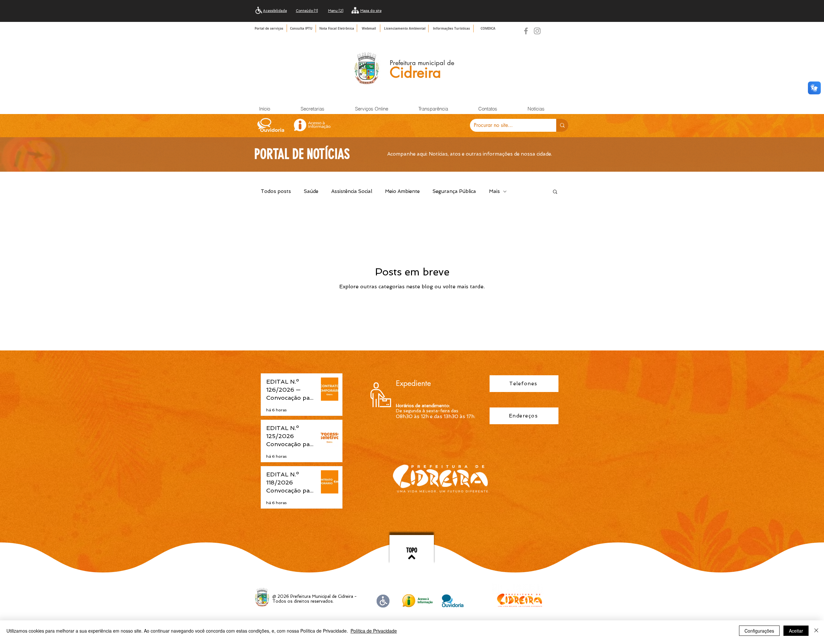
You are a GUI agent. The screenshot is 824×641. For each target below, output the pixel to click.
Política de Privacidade (374, 630)
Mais (494, 191)
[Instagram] (537, 30)
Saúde (311, 191)
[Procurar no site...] (562, 125)
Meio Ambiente (402, 191)
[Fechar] (816, 631)
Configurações (759, 630)
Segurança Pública (454, 191)
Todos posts (276, 191)
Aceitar (796, 630)
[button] (452, 28)
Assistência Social (351, 191)
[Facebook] (525, 30)
